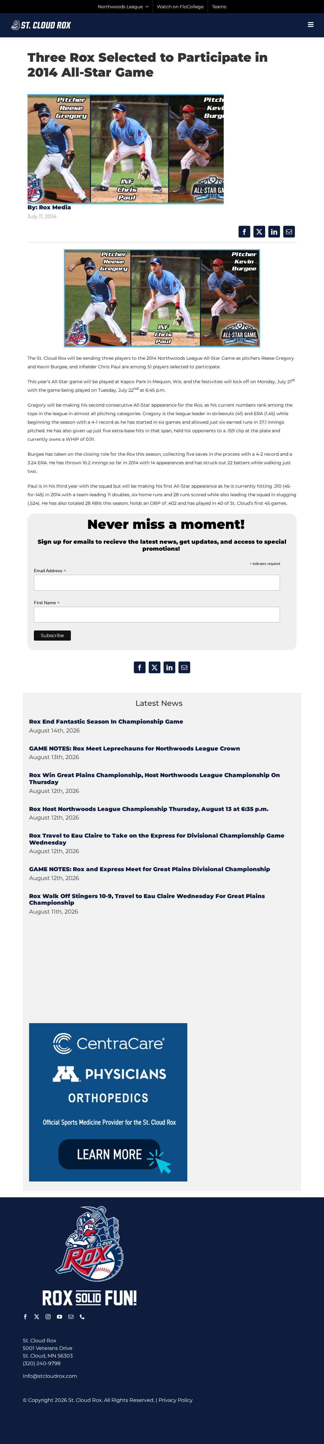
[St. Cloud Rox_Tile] (108, 1026)
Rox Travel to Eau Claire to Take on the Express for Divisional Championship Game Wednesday (156, 839)
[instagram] (48, 1316)
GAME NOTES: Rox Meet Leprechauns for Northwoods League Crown (134, 748)
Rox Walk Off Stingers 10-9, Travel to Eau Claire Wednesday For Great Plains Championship (147, 900)
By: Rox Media (49, 207)
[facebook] (25, 1316)
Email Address (50, 571)
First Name (47, 603)
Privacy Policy (176, 1400)
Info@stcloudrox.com (50, 1376)
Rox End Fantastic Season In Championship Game (106, 721)
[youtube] (59, 1316)
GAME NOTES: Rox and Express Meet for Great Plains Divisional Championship (149, 869)
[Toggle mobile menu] (311, 24)
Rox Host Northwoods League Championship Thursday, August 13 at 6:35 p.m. (148, 809)
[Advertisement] (76, 983)
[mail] (70, 1316)
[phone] (82, 1316)
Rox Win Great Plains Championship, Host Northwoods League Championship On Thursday (154, 779)
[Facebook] (244, 231)
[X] (259, 231)
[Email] (289, 231)
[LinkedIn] (274, 231)
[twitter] (36, 1316)
